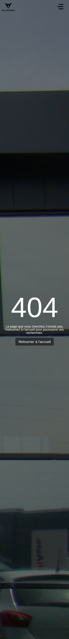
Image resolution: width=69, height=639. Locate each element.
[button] (60, 7)
